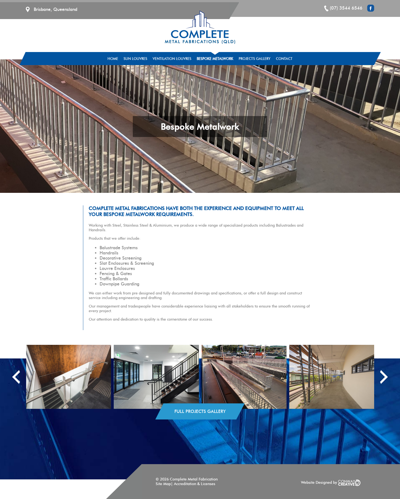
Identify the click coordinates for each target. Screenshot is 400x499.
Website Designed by (319, 482)
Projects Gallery (254, 58)
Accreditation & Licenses (194, 484)
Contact (284, 58)
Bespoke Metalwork (215, 58)
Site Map (163, 484)
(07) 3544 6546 (346, 8)
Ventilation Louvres (172, 58)
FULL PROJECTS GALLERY (200, 411)
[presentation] (16, 377)
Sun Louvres (135, 58)
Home (112, 58)
